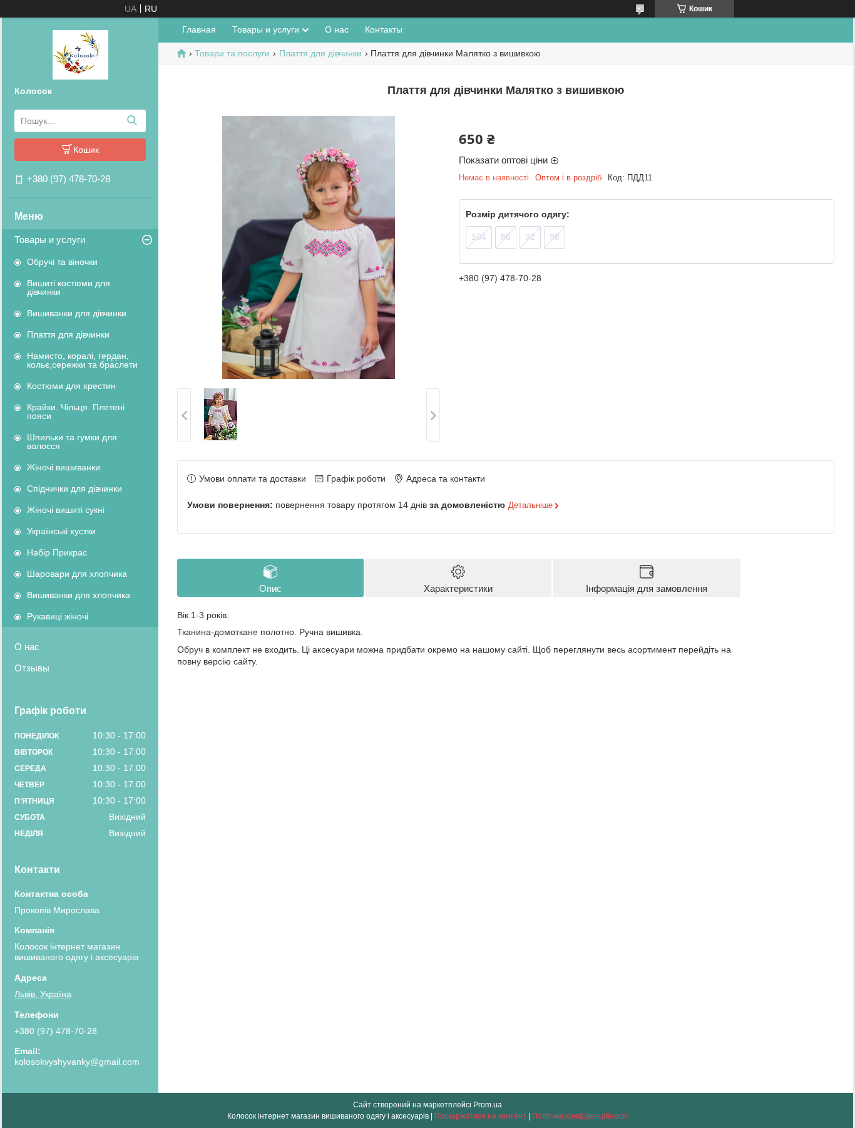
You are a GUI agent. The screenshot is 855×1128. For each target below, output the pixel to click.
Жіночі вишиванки (63, 467)
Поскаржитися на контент (480, 1116)
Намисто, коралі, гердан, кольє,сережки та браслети (82, 360)
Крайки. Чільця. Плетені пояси (76, 411)
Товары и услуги (49, 239)
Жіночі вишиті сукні (66, 510)
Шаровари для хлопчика (77, 574)
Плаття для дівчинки (68, 334)
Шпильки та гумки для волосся (72, 441)
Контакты (383, 29)
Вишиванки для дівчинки (76, 313)
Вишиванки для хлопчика (78, 595)
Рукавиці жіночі (57, 616)
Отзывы (31, 668)
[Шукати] (132, 121)
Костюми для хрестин (71, 386)
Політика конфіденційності (580, 1116)
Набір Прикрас (57, 552)
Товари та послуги (232, 53)
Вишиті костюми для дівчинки (68, 287)
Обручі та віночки (62, 262)
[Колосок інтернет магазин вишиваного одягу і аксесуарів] (80, 54)
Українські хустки (61, 531)
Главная (199, 29)
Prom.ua (487, 1104)
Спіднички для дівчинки (74, 489)
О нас (26, 646)
